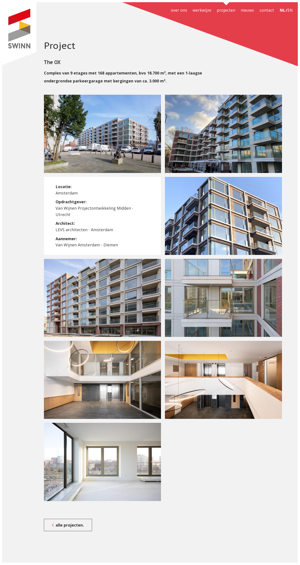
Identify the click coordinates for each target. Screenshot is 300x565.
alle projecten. (70, 525)
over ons (179, 10)
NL (282, 10)
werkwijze (202, 10)
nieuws (247, 10)
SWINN (19, 33)
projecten (226, 10)
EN (290, 10)
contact (267, 10)
